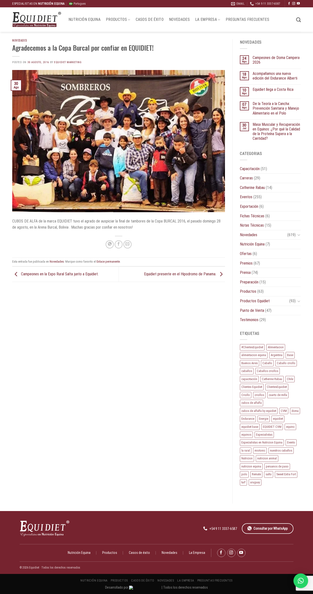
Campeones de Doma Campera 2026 (276, 60)
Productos (116, 19)
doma (295, 411)
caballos (246, 371)
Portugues (79, 3)
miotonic (260, 450)
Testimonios (249, 319)
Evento (291, 442)
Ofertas (246, 253)
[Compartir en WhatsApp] (110, 244)
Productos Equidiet (255, 301)
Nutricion (247, 458)
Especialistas (264, 434)
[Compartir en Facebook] (119, 244)
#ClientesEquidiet (252, 347)
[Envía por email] (127, 244)
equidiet (278, 418)
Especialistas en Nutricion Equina (261, 442)
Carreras (246, 178)
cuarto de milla (278, 395)
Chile (290, 379)
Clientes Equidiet (251, 387)
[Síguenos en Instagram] (293, 3)
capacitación (249, 379)
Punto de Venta (252, 310)
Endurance (247, 418)
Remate (256, 474)
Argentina (276, 355)
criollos (259, 395)
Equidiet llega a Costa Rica (273, 89)
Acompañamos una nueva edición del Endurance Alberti (275, 76)
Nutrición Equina (84, 19)
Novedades (179, 19)
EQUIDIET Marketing (67, 62)
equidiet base (249, 427)
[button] (300, 580)
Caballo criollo (286, 363)
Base (290, 355)
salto (269, 474)
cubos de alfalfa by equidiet (258, 411)
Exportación (249, 206)
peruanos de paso (277, 466)
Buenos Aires (249, 363)
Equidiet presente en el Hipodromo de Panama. (180, 274)
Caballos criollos (267, 371)
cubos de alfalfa (251, 403)
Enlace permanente (108, 261)
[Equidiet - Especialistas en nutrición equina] (36, 20)
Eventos (246, 197)
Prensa (245, 272)
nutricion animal (267, 458)
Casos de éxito (150, 19)
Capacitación (250, 168)
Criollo (245, 395)
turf (243, 482)
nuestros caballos (281, 450)
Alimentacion (276, 347)
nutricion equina (251, 466)
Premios (246, 263)
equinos (246, 434)
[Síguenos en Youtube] (298, 3)
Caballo (267, 363)
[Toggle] (299, 235)
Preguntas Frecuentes (247, 19)
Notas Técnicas (252, 225)
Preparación (249, 282)
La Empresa (206, 19)
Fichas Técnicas (252, 216)
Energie (263, 418)
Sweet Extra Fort (286, 474)
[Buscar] (298, 19)
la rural (245, 450)
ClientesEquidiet (277, 387)
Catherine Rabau (252, 187)
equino (290, 427)
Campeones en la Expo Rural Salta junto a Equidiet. (59, 274)
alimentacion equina (253, 355)
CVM (284, 411)
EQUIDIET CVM (272, 427)
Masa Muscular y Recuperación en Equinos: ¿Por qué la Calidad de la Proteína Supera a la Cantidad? (276, 131)
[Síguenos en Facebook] (289, 3)
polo (244, 474)
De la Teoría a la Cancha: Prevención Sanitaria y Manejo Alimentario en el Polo (276, 108)
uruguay (255, 482)
